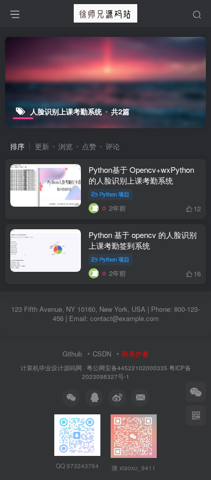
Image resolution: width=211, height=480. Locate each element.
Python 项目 (114, 194)
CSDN (102, 353)
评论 (113, 146)
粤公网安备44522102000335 (127, 368)
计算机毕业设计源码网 (51, 368)
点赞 (89, 146)
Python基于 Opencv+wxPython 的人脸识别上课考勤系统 (141, 175)
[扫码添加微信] (195, 392)
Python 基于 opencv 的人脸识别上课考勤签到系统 (143, 240)
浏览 (65, 146)
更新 (42, 146)
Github (72, 353)
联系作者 (135, 353)
